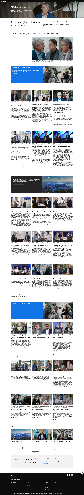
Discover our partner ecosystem (58, 451)
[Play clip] (52, 48)
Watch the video (35, 452)
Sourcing (28, 486)
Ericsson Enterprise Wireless (15, 479)
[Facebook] (67, 475)
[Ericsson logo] (3, 1)
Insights (16, 1)
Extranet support (45, 479)
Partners (28, 483)
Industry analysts (29, 479)
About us (27, 1)
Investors (33, 1)
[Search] (76, 1)
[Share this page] (82, 473)
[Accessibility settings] (82, 471)
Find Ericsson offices (46, 489)
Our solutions (10, 1)
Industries (21, 1)
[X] (69, 475)
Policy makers (29, 485)
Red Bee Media (13, 482)
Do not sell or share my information (41, 493)
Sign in (81, 1)
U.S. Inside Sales (47, 487)
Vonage (12, 484)
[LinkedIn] (72, 475)
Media (28, 482)
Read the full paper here (56, 128)
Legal (23, 493)
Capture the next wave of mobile (18, 183)
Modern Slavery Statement (15, 493)
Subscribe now (15, 73)
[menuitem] (10, 1)
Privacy (21, 493)
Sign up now (45, 463)
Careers (39, 1)
